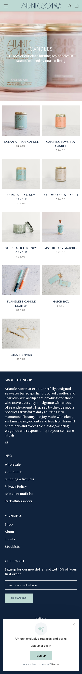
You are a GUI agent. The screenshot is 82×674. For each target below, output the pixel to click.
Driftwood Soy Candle (61, 194)
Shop (9, 525)
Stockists (12, 547)
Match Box (61, 301)
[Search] (69, 6)
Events (10, 539)
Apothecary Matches (60, 248)
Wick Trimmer (21, 354)
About (9, 532)
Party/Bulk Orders (18, 501)
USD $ (39, 618)
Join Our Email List (19, 494)
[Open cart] (76, 6)
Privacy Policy (16, 487)
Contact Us (13, 472)
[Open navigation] (6, 5)
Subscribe (19, 598)
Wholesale (13, 465)
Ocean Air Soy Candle (21, 141)
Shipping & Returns (19, 479)
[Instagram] (6, 442)
